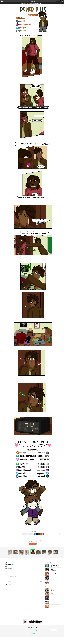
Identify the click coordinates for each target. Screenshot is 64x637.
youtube (37, 628)
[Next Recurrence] (59, 551)
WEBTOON (2, 1)
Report (58, 534)
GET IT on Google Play (32, 622)
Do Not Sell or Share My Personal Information (36, 630)
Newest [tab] (10, 584)
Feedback (13, 630)
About (10, 630)
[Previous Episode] (30, 1)
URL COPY (62, 1)
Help (17, 630)
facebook (29, 628)
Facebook (59, 1)
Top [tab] (6, 584)
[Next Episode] (34, 1)
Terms (20, 630)
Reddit (41, 534)
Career (45, 630)
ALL (58, 562)
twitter (34, 628)
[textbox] (23, 577)
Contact (49, 630)
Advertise (26, 630)
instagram (32, 628)
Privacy (23, 630)
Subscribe (57, 1)
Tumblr (39, 534)
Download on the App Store (39, 622)
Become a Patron (33, 543)
